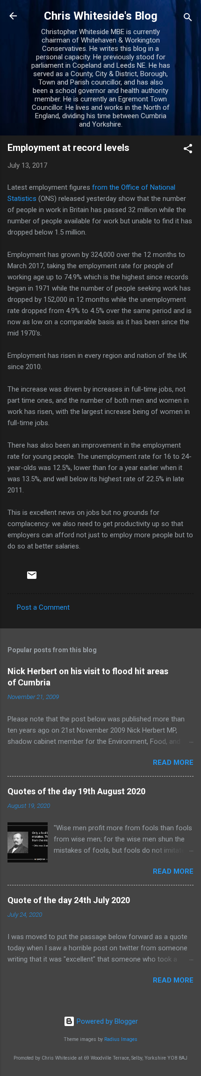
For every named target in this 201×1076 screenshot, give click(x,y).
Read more (173, 762)
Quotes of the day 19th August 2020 (76, 791)
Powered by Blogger (106, 1021)
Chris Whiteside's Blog (101, 15)
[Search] (188, 19)
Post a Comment (43, 607)
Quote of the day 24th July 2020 (68, 900)
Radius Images (120, 1039)
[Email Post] (31, 578)
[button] (188, 150)
